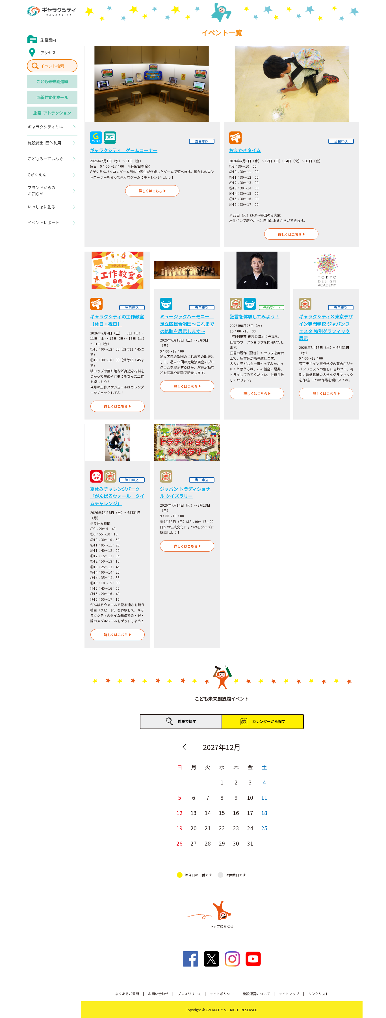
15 (222, 812)
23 (236, 828)
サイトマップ (289, 993)
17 (250, 812)
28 (208, 843)
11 (264, 797)
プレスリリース (189, 993)
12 (179, 812)
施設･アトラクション (52, 113)
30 (236, 843)
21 (208, 828)
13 (193, 812)
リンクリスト (318, 993)
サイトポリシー (222, 993)
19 (179, 828)
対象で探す (187, 721)
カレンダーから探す (268, 721)
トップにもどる (222, 926)
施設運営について (256, 993)
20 (193, 828)
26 (179, 843)
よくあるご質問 (127, 993)
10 (250, 797)
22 (222, 828)
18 (264, 812)
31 (250, 843)
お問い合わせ (158, 993)
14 (208, 812)
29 (222, 843)
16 (236, 812)
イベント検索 (52, 66)
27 (193, 843)
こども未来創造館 (52, 81)
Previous (184, 747)
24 (250, 828)
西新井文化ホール (52, 97)
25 (264, 828)
